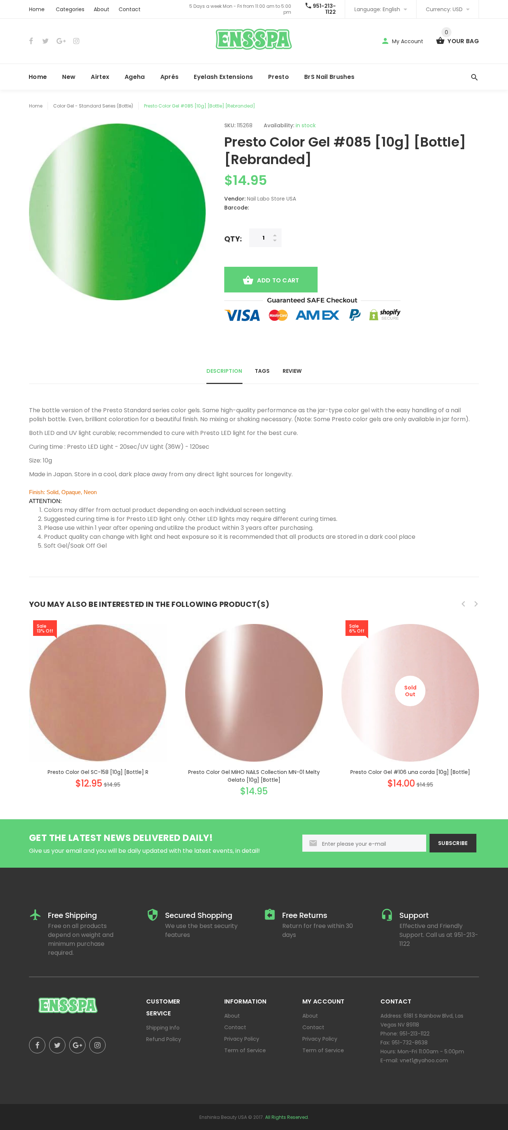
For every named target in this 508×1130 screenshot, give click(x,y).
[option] (98, 699)
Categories (70, 9)
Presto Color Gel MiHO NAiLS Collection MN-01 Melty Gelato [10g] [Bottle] (254, 776)
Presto (278, 77)
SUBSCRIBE (453, 843)
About (101, 9)
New (68, 77)
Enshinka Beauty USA (223, 1117)
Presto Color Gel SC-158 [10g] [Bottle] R (98, 772)
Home (37, 9)
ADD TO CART (278, 280)
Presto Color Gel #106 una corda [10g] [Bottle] (410, 772)
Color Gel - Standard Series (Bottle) (93, 106)
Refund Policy (163, 1039)
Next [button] (476, 604)
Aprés (169, 77)
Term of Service (245, 1050)
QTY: (233, 239)
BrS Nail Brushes (329, 77)
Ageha (135, 77)
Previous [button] (463, 604)
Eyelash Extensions (223, 77)
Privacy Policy (241, 1039)
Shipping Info (163, 1027)
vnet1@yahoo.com (424, 1060)
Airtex (100, 77)
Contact (130, 9)
